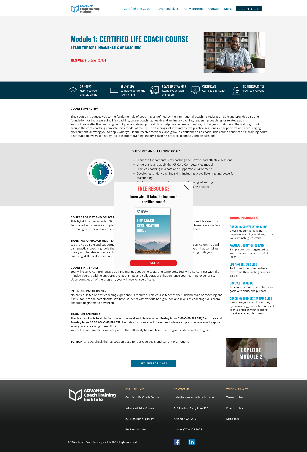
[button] (186, 187)
